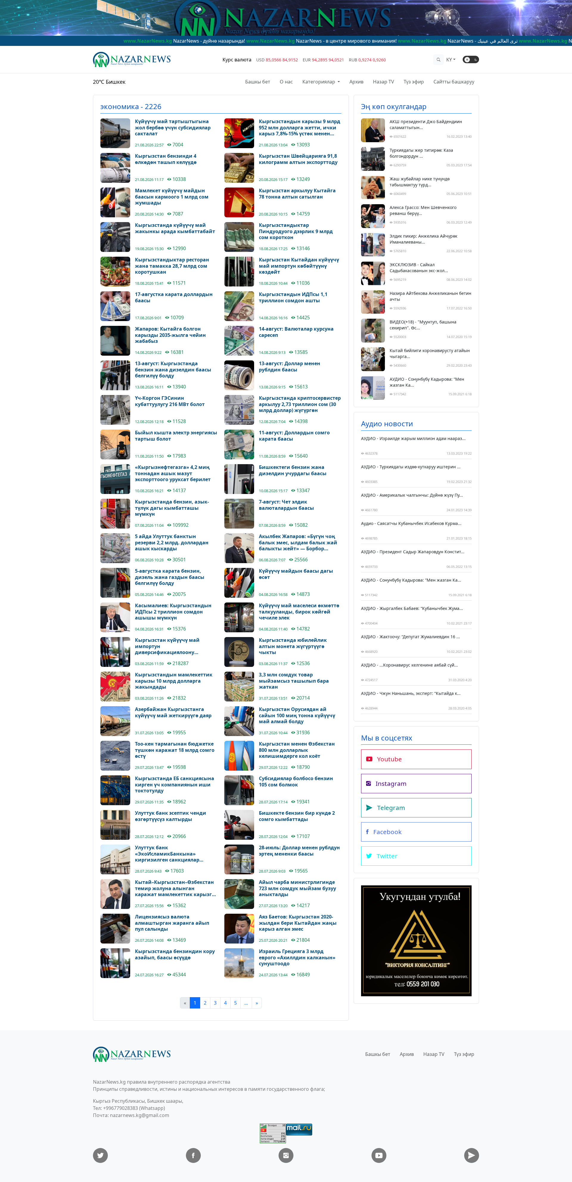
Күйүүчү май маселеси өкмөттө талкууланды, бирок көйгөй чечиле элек (299, 611)
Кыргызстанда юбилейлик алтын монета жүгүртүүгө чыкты (293, 646)
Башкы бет (257, 81)
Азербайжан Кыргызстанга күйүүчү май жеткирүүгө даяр (173, 712)
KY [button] (449, 59)
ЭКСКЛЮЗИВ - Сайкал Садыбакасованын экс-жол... (419, 267)
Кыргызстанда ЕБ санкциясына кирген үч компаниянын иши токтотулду (174, 784)
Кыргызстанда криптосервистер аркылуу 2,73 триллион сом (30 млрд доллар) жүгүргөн (300, 404)
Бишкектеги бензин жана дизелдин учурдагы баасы (293, 470)
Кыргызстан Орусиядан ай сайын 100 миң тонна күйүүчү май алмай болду (297, 715)
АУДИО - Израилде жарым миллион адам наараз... (413, 438)
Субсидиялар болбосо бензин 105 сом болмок (296, 781)
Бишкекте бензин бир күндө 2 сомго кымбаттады (297, 816)
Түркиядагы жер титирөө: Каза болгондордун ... (421, 153)
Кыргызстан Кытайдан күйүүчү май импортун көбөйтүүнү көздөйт (299, 266)
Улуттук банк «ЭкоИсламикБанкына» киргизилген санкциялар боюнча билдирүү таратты (169, 854)
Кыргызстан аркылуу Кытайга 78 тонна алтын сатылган (297, 194)
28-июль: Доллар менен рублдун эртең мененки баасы (299, 851)
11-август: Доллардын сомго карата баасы (294, 436)
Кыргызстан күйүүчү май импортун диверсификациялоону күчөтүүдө (167, 646)
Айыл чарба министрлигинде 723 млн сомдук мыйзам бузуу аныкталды (297, 888)
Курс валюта (237, 59)
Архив (356, 81)
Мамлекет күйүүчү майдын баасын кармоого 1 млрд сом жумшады (172, 197)
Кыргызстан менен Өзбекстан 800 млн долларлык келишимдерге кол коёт (297, 750)
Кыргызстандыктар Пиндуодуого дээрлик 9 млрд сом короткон (296, 231)
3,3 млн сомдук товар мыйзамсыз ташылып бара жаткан (294, 681)
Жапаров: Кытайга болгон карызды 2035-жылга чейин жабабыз (170, 335)
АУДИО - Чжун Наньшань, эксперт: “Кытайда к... (411, 693)
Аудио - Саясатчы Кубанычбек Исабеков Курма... (411, 523)
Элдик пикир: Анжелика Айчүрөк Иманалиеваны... (423, 239)
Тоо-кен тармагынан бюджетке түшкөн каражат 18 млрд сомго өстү (174, 750)
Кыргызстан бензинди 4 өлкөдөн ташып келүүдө (166, 159)
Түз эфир (414, 81)
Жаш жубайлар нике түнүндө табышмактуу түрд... (420, 182)
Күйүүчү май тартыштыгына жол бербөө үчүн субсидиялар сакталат (173, 127)
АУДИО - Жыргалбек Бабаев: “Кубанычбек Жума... (412, 608)
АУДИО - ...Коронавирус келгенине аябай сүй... (409, 665)
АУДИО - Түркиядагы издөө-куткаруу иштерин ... (411, 467)
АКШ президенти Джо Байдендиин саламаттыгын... (426, 124)
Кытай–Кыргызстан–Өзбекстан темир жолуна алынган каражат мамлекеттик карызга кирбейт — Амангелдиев (175, 888)
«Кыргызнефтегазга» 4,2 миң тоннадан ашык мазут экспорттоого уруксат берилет (173, 473)
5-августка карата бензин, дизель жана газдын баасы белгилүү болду (169, 577)
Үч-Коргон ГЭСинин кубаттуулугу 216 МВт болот (170, 401)
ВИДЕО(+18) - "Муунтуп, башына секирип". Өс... (423, 325)
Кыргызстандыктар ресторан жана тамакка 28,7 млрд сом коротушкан (172, 266)
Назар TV (383, 81)
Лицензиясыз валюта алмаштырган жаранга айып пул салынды (172, 923)
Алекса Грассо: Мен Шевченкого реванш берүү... (423, 210)
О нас (286, 81)
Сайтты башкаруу (453, 81)
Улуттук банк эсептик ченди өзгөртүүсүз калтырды (170, 816)
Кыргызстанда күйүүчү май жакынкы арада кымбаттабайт (175, 228)
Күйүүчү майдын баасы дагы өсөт (296, 574)
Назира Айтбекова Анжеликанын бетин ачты (430, 296)
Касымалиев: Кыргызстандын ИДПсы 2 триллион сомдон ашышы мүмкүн (173, 611)
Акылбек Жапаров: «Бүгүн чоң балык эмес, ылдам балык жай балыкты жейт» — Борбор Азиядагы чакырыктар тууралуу (300, 542)
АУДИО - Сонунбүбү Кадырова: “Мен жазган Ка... (427, 382)
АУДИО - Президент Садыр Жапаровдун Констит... (412, 551)
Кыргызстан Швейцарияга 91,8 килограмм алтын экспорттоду (298, 159)
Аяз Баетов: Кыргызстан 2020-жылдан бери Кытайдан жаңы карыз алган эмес (298, 923)
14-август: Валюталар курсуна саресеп (296, 332)
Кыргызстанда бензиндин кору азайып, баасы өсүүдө (175, 954)
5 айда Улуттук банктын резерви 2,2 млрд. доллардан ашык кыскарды (172, 542)
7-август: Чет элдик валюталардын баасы (286, 505)
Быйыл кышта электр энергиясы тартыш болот (176, 436)
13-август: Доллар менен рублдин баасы (289, 366)
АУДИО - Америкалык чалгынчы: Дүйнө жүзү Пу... (412, 495)
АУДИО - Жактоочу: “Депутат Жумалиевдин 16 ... (410, 636)
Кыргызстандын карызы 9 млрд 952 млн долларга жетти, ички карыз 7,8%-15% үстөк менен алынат (299, 127)
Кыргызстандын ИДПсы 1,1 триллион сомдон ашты (293, 297)
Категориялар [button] (319, 81)
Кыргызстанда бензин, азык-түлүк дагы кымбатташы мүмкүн (172, 508)
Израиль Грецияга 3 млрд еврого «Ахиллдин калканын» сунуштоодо (297, 957)
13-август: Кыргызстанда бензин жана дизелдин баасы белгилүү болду (173, 369)
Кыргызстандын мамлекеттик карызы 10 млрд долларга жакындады (173, 681)
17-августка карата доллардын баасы (174, 297)
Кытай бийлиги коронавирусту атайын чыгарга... (430, 353)
